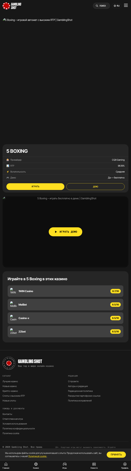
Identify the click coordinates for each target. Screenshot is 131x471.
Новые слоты (9, 400)
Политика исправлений (80, 400)
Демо (95, 186)
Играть (35, 186)
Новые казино (10, 386)
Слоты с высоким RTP (14, 395)
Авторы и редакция (78, 386)
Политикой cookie (37, 456)
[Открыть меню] (125, 5)
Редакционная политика (80, 391)
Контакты (7, 414)
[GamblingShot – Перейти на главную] (12, 6)
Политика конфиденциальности (19, 428)
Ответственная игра (13, 418)
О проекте (73, 381)
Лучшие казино (10, 381)
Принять (116, 454)
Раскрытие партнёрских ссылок (84, 395)
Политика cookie (11, 433)
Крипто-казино (10, 391)
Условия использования (15, 423)
